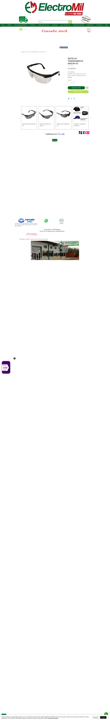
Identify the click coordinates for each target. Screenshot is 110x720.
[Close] (14, 358)
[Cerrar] (108, 717)
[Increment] (73, 82)
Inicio (22, 51)
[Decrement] (69, 82)
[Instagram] (87, 132)
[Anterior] (19, 118)
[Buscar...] (70, 22)
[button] (89, 30)
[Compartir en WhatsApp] (71, 99)
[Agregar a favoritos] (87, 87)
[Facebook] (84, 132)
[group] (55, 117)
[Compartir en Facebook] (69, 99)
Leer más (70, 77)
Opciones (96, 717)
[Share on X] (74, 99)
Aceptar (103, 717)
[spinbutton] (71, 82)
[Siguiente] (91, 118)
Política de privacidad (53, 718)
